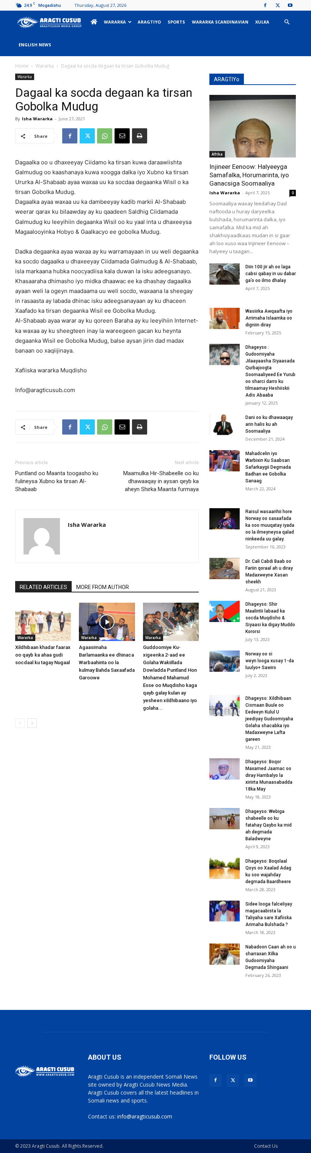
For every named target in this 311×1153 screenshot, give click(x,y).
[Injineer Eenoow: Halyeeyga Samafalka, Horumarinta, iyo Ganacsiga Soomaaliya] (252, 126)
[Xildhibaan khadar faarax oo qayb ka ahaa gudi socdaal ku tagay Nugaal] (43, 622)
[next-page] (32, 723)
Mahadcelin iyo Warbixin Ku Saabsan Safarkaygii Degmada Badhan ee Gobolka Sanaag (268, 467)
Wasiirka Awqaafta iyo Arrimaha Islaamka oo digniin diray (268, 318)
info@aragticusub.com (144, 1116)
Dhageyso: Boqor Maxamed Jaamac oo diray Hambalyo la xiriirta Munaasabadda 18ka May (268, 775)
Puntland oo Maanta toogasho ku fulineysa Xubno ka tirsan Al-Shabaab (56, 481)
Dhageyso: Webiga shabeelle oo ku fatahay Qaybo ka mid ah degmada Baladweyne (268, 825)
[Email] (122, 135)
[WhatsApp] (104, 135)
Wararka (115, 22)
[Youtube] (290, 5)
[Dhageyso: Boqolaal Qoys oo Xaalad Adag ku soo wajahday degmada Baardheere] (224, 868)
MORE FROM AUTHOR (102, 587)
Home (21, 66)
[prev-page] (20, 723)
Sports (176, 22)
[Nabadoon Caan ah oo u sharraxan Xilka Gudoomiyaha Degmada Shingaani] (224, 954)
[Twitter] (277, 5)
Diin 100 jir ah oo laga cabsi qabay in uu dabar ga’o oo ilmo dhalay (270, 273)
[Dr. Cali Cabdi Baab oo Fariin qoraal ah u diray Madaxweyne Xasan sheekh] (224, 568)
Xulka (262, 22)
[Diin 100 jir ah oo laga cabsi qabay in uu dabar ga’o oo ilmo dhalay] (224, 274)
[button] (287, 22)
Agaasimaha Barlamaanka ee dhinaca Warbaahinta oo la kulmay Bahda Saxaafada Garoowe (107, 662)
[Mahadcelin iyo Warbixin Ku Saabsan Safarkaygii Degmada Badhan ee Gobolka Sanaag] (224, 460)
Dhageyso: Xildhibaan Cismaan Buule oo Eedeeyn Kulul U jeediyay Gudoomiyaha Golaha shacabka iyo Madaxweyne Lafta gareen (269, 719)
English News (35, 44)
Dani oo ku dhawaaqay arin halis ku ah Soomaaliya (269, 424)
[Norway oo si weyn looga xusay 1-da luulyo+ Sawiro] (224, 661)
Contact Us (266, 1146)
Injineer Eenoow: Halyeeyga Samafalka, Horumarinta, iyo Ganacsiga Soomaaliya (249, 175)
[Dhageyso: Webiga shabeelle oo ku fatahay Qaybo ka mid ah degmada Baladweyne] (224, 818)
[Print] (139, 135)
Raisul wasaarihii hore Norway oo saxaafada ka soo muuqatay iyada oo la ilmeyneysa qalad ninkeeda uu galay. (269, 525)
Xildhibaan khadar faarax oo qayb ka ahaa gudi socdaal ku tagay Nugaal (43, 654)
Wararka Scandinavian (220, 22)
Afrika (217, 154)
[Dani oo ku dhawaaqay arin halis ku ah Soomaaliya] (224, 424)
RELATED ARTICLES (43, 587)
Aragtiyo (149, 22)
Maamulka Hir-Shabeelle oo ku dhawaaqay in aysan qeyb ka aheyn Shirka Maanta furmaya (161, 481)
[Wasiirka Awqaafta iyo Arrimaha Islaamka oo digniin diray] (224, 318)
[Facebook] (265, 5)
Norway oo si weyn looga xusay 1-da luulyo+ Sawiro (269, 660)
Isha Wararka (37, 118)
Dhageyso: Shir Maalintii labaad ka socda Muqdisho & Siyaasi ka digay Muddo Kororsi (270, 618)
